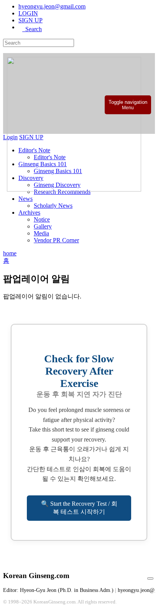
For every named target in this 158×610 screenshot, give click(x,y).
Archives (29, 212)
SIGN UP (30, 20)
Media (41, 233)
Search (32, 29)
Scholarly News (53, 205)
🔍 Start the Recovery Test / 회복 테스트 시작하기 (79, 507)
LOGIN (28, 13)
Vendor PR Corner (56, 240)
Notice (42, 219)
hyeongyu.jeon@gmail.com (52, 6)
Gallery (43, 226)
